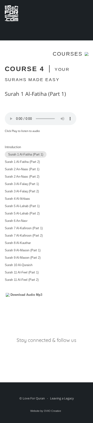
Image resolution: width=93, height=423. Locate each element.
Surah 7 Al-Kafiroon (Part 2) (24, 235)
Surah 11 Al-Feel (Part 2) (22, 280)
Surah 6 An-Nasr (16, 221)
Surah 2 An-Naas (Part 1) (22, 169)
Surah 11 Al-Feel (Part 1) (22, 272)
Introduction (13, 147)
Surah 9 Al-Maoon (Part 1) (23, 250)
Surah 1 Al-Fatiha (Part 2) (22, 162)
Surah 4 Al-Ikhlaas (17, 198)
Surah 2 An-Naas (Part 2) (22, 176)
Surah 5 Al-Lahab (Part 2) (22, 213)
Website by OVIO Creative (45, 410)
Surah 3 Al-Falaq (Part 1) (22, 184)
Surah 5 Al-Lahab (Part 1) (22, 206)
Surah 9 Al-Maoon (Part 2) (23, 257)
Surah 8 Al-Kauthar (18, 243)
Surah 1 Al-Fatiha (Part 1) (25, 154)
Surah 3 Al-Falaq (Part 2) (22, 191)
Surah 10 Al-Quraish (18, 265)
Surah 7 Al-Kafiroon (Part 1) (24, 228)
